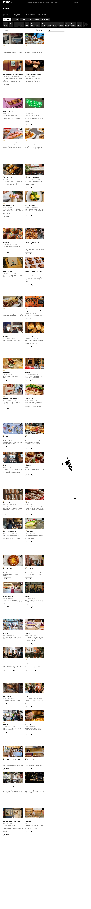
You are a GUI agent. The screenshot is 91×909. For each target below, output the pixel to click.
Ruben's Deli (6, 633)
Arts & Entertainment (37, 2)
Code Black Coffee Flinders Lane (34, 786)
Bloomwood (28, 465)
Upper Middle (7, 310)
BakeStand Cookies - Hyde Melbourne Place (32, 243)
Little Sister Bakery (30, 502)
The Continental (29, 760)
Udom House (28, 47)
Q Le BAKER (6, 465)
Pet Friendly (46, 19)
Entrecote (27, 372)
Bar (25, 594)
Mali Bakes (6, 437)
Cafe (4, 45)
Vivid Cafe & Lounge (8, 786)
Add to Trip (8, 84)
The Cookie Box (7, 177)
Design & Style (46, 2)
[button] (40, 30)
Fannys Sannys (29, 398)
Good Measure (7, 696)
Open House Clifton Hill (9, 531)
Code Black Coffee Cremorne (33, 74)
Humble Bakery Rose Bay (10, 142)
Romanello (28, 724)
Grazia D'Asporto (8, 596)
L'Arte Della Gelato (8, 205)
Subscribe (76, 2)
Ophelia (27, 661)
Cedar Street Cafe (30, 205)
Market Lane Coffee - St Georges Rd (13, 74)
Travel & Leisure (54, 2)
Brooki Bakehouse (8, 111)
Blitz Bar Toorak (7, 372)
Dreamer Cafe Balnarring (32, 177)
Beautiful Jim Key (29, 568)
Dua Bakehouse (29, 531)
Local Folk (6, 724)
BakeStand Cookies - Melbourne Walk (33, 272)
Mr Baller (27, 111)
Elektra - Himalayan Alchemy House (33, 310)
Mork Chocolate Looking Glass (11, 821)
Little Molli (28, 821)
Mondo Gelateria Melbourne (11, 398)
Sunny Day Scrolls (30, 142)
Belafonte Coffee (7, 271)
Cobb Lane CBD (29, 336)
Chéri (26, 696)
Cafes (7, 19)
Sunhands (27, 596)
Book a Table (8, 670)
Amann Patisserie (30, 437)
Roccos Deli (6, 47)
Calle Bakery (6, 242)
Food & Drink (29, 2)
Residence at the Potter (9, 661)
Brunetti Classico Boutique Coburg (12, 760)
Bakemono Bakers (8, 502)
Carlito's (5, 336)
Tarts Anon (28, 633)
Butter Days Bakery (8, 568)
